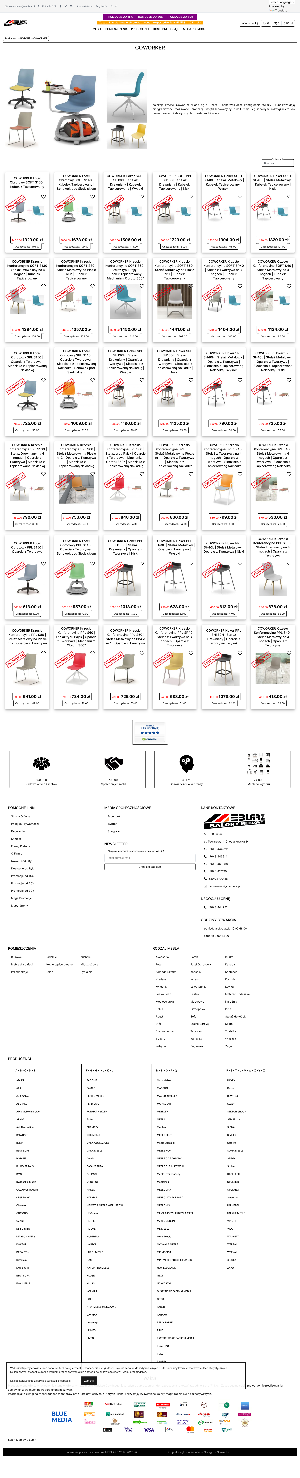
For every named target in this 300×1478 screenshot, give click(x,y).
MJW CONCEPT (166, 1220)
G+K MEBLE (93, 1134)
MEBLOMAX (164, 1189)
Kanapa (230, 964)
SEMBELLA (233, 1119)
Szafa (229, 1023)
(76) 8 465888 (217, 864)
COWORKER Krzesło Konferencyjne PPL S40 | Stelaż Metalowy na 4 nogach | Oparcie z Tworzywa (273, 637)
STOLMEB (233, 1181)
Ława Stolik (198, 986)
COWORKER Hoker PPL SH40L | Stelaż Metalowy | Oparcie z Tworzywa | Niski (223, 547)
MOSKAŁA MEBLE (167, 1244)
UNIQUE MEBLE (236, 1213)
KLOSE (91, 1275)
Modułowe (197, 1001)
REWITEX (232, 1095)
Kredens (161, 979)
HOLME (91, 1228)
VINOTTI (232, 1220)
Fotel (159, 964)
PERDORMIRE (165, 1322)
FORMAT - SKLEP (97, 1111)
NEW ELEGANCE (166, 1267)
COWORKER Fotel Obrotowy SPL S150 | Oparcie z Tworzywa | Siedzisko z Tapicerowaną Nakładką (27, 361)
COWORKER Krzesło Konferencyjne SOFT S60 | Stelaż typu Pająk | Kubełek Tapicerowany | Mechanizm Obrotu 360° (125, 270)
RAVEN (231, 1080)
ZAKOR (231, 1267)
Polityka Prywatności (25, 824)
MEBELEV (162, 1111)
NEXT (160, 1275)
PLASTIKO (163, 1345)
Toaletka (230, 1031)
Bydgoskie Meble (26, 1181)
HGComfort (93, 1213)
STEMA (231, 1158)
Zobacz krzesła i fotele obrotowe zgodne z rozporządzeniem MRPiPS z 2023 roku (150, 22)
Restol (230, 1088)
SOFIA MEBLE (235, 1150)
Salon (49, 972)
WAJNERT (233, 1236)
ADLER (20, 1080)
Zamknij (89, 1380)
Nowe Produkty (21, 861)
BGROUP (21, 1158)
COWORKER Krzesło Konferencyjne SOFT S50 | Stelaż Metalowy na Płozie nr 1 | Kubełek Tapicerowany (175, 270)
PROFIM (161, 1361)
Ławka (229, 986)
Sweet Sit (232, 1197)
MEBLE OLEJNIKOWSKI (170, 1166)
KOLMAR (92, 1291)
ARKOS (20, 1119)
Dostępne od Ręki (23, 868)
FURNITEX (92, 1127)
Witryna (161, 1046)
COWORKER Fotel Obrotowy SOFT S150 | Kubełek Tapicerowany (27, 182)
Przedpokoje (19, 972)
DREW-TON (22, 1252)
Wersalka (196, 1038)
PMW (160, 1353)
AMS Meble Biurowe (28, 1111)
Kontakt (114, 6)
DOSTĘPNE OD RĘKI (166, 29)
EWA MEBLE (23, 1283)
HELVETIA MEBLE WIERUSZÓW (105, 1205)
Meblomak (163, 1181)
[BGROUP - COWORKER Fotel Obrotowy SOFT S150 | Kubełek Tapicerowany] (27, 211)
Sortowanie (278, 159)
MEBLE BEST (164, 1134)
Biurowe (16, 957)
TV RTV (161, 1038)
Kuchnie (86, 957)
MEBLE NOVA (164, 1150)
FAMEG (91, 1088)
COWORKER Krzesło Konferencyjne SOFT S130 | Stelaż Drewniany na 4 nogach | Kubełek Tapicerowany (27, 270)
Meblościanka (165, 1001)
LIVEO (90, 1338)
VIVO (230, 1228)
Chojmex (21, 1205)
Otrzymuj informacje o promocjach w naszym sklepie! (135, 851)
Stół (158, 1023)
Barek (194, 957)
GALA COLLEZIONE (98, 1142)
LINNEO (91, 1330)
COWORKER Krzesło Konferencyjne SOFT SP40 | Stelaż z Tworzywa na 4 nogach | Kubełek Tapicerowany (223, 270)
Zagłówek (196, 1046)
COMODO (22, 1213)
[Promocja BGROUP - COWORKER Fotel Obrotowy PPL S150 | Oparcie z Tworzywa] (15, 569)
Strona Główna (84, 6)
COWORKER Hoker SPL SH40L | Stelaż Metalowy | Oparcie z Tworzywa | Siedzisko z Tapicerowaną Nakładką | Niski (273, 361)
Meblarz (161, 1127)
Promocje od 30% (23, 890)
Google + (113, 831)
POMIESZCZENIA (116, 29)
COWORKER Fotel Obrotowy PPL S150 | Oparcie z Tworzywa (27, 547)
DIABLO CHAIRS (25, 1236)
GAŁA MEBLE (94, 1150)
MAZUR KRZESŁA (167, 1095)
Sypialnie (86, 972)
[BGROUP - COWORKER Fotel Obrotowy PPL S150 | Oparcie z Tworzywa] (27, 578)
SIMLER (231, 1134)
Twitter (112, 824)
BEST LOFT (22, 1150)
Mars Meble (164, 1080)
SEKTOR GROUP (236, 1111)
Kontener (231, 972)
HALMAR (92, 1197)
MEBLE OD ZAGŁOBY (169, 1158)
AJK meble (22, 1095)
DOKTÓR (21, 1244)
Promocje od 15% (22, 876)
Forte (90, 1119)
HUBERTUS (93, 1236)
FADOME (92, 1080)
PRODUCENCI (140, 29)
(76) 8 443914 (217, 856)
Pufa (228, 1009)
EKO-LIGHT (22, 1267)
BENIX (19, 1142)
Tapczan (196, 1031)
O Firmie (16, 853)
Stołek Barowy (200, 1023)
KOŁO (90, 1298)
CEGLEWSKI (23, 1197)
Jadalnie (51, 957)
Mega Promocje (21, 898)
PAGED (161, 1306)
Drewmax (21, 1259)
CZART (20, 1220)
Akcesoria (162, 957)
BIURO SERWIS (25, 1166)
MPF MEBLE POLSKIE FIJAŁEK (174, 1259)
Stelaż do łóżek (235, 1016)
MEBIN (161, 1119)
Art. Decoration (25, 1127)
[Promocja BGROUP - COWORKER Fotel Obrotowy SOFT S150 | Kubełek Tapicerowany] (15, 202)
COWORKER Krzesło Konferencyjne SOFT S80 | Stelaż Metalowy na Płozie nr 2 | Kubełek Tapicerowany (76, 270)
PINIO (160, 1330)
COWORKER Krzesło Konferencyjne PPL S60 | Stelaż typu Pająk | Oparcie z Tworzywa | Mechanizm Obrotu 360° (76, 637)
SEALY (231, 1103)
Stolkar (231, 1166)
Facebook (113, 816)
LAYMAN (92, 1314)
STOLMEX (233, 1189)
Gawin (90, 1158)
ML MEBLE (163, 1228)
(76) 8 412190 (217, 871)
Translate (281, 10)
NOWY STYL (164, 1283)
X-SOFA (231, 1259)
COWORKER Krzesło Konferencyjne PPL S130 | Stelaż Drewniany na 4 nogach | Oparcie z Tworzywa (273, 547)
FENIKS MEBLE (95, 1095)
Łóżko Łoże (163, 994)
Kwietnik (161, 986)
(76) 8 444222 (217, 849)
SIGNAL (231, 1127)
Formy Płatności (21, 846)
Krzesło (195, 979)
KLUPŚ (91, 1283)
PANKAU (162, 1314)
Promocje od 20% (23, 883)
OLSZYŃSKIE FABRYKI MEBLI (174, 1291)
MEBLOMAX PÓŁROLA (170, 1197)
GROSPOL (92, 1181)
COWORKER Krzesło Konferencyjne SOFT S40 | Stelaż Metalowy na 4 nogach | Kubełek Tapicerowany (273, 270)
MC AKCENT (164, 1103)
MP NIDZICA (164, 1252)
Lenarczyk (93, 1322)
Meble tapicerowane (59, 964)
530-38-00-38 (217, 878)
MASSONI (162, 1088)
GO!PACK (92, 1174)
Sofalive (231, 1142)
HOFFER (91, 1220)
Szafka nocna (165, 1031)
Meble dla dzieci (22, 964)
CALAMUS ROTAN (27, 1189)
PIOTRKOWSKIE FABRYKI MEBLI (175, 1338)
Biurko (229, 957)
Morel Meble (164, 1236)
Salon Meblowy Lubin (22, 1439)
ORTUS (161, 1298)
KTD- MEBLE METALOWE (101, 1306)
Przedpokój (198, 1009)
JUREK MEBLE (95, 1252)
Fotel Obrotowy (200, 964)
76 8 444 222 (48, 6)
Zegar (229, 1046)
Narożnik (231, 1001)
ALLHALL (21, 1103)
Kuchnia (230, 979)
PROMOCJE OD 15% (120, 16)
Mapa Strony (19, 905)
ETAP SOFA (23, 1275)
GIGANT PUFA (95, 1166)
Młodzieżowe (89, 964)
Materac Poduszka (237, 994)
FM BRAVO (93, 1103)
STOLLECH (233, 1174)
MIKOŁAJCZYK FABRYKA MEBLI (175, 1213)
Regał (159, 1016)
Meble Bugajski (165, 1142)
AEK (18, 1088)
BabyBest (21, 1134)
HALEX (91, 1189)
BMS (19, 1174)
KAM (89, 1259)
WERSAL (232, 1244)
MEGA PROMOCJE (195, 29)
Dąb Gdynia (23, 1228)
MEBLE (97, 29)
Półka (159, 1009)
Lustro (194, 994)
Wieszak (230, 1038)
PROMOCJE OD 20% (149, 16)
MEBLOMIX (163, 1205)
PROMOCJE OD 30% (180, 16)
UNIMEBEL (233, 1205)
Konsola (195, 972)
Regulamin (101, 6)
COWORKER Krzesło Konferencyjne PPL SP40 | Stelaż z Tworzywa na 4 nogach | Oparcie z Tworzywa (174, 637)
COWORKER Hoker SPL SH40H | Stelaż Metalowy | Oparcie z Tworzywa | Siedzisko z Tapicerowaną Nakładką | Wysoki (224, 361)
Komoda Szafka (166, 972)
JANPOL (92, 1244)
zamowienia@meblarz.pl (21, 6)
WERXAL (232, 1252)
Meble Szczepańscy (168, 1174)
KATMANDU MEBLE (98, 1267)
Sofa (193, 1016)
